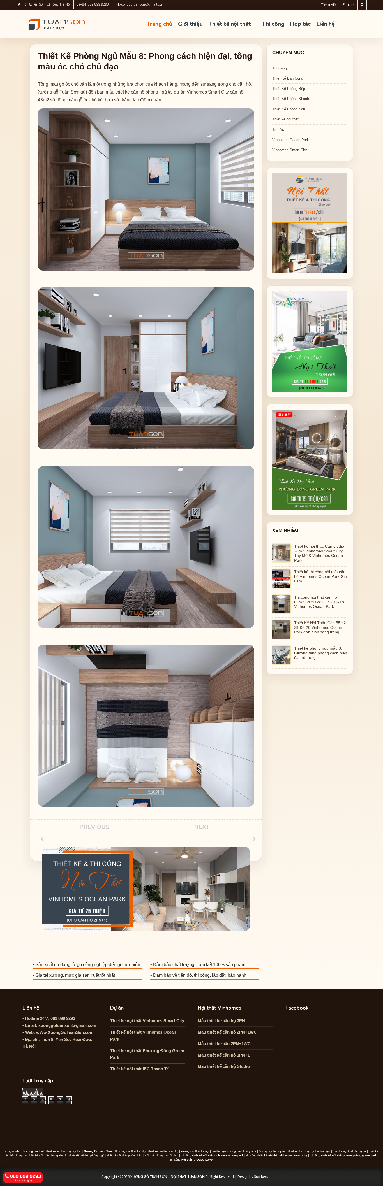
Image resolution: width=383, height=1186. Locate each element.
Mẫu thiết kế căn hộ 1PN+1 (224, 1055)
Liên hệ (325, 24)
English (349, 5)
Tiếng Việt (329, 5)
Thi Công (279, 68)
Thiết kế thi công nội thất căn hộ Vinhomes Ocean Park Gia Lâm (320, 576)
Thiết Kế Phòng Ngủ (288, 109)
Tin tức (278, 129)
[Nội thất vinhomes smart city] (309, 341)
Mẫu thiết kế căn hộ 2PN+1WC (227, 1032)
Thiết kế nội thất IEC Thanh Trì (139, 1068)
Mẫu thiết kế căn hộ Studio (224, 1066)
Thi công (273, 24)
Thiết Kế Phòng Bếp (288, 89)
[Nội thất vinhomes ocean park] (309, 223)
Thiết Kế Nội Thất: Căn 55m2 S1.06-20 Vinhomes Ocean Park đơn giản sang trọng (320, 627)
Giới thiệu (190, 24)
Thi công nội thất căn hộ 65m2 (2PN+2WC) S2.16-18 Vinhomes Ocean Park (319, 602)
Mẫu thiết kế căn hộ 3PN (221, 1020)
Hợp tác (300, 24)
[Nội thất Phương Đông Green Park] (309, 459)
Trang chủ (159, 24)
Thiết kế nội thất (229, 24)
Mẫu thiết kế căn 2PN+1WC (224, 1043)
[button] (375, 1177)
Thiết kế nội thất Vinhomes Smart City (147, 1020)
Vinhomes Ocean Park (290, 140)
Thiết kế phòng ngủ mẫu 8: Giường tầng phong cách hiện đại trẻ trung (320, 653)
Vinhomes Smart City (289, 150)
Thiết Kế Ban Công (287, 78)
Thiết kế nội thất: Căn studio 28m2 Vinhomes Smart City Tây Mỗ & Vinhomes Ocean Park (319, 553)
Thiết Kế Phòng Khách (290, 99)
